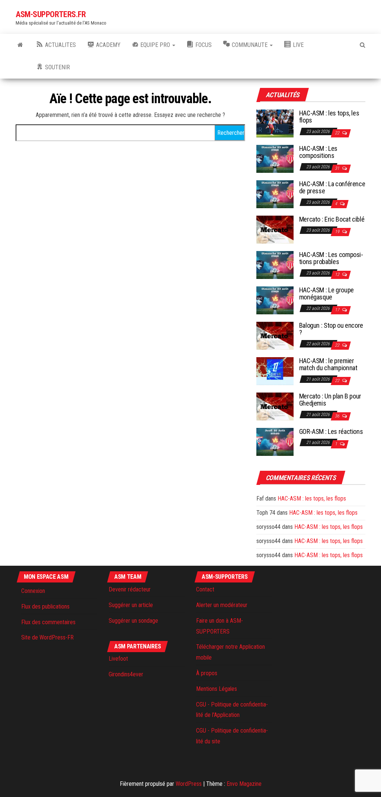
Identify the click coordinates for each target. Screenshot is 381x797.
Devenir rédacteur (130, 589)
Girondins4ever (126, 674)
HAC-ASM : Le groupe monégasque (326, 293)
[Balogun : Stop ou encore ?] (275, 335)
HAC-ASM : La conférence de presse (332, 187)
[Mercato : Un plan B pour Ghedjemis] (275, 405)
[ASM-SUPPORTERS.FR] (20, 45)
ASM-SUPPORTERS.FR (51, 14)
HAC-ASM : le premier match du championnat (328, 364)
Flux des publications (45, 606)
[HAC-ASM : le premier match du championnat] (275, 370)
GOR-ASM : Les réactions (331, 431)
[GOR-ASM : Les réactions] (275, 441)
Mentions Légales (216, 688)
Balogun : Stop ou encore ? (331, 329)
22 (337, 133)
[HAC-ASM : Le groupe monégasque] (275, 299)
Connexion (33, 590)
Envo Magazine (244, 783)
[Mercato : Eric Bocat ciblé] (275, 228)
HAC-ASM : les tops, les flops (329, 116)
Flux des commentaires (48, 622)
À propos (206, 673)
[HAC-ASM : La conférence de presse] (275, 193)
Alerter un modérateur (221, 605)
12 (337, 274)
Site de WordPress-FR (47, 637)
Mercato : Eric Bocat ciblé (332, 219)
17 (337, 309)
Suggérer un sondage (133, 620)
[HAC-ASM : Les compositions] (275, 158)
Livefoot (118, 658)
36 (337, 416)
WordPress (189, 783)
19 (337, 231)
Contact (205, 589)
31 (337, 168)
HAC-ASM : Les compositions (318, 152)
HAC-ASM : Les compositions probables (331, 258)
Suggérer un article (131, 605)
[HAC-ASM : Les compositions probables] (275, 264)
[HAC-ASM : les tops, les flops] (275, 122)
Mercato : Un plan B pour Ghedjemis (330, 399)
